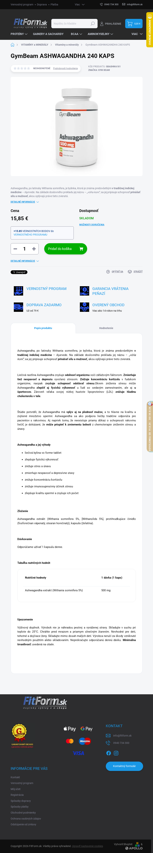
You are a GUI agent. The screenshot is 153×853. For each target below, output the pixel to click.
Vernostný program (22, 4)
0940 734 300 (121, 742)
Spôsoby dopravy (21, 800)
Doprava (42, 4)
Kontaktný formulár (124, 766)
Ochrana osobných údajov (26, 818)
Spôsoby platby (20, 806)
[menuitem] (19, 34)
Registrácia (17, 794)
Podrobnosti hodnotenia (65, 68)
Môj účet (16, 789)
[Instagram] (116, 752)
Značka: (99, 70)
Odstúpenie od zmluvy (23, 824)
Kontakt (15, 777)
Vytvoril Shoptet (123, 844)
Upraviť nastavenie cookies (87, 846)
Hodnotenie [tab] (106, 328)
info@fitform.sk (122, 735)
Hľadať (93, 23)
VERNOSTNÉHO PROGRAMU (30, 234)
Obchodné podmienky (23, 812)
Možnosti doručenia (91, 224)
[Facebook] (108, 752)
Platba (54, 4)
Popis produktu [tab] (43, 328)
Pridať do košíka (60, 249)
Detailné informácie (23, 202)
